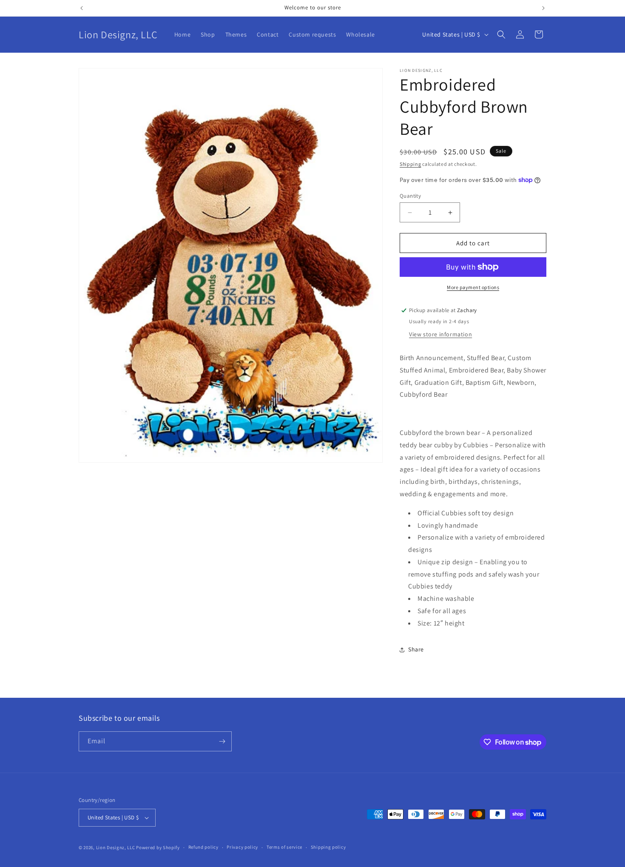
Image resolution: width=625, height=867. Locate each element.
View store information (440, 334)
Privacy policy (242, 847)
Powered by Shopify (158, 847)
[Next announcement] (543, 8)
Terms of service (284, 847)
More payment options (473, 287)
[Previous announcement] (81, 8)
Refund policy (203, 847)
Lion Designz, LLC (115, 847)
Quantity (410, 195)
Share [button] (416, 649)
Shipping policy (328, 847)
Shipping (410, 164)
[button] (501, 34)
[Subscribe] (222, 741)
